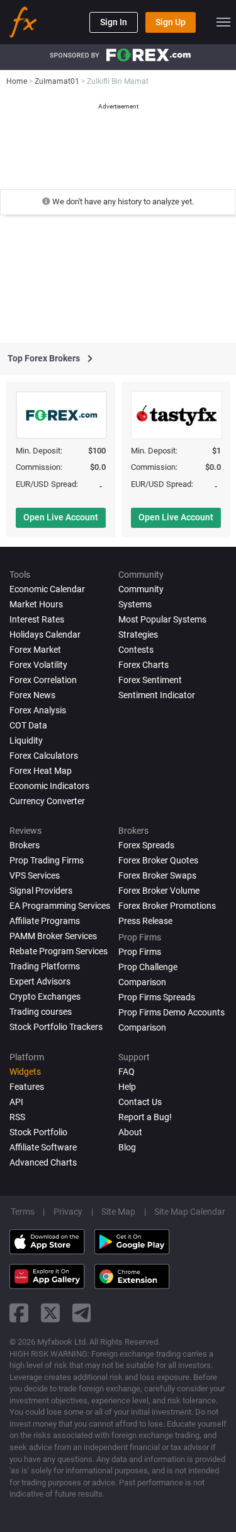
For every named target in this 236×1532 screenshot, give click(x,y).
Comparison (142, 1027)
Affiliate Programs (44, 921)
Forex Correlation (43, 680)
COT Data (28, 725)
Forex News (32, 695)
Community (141, 589)
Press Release (145, 921)
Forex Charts (143, 665)
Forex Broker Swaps (157, 875)
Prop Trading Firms (46, 860)
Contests (136, 650)
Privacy (67, 1212)
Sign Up (170, 22)
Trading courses (40, 1012)
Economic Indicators (49, 786)
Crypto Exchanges (45, 996)
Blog (127, 1147)
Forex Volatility (38, 665)
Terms (23, 1212)
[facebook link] (18, 1313)
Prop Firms (139, 952)
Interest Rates (36, 619)
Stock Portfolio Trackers (56, 1027)
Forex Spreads (146, 845)
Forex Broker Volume (158, 891)
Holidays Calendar (45, 634)
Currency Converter (47, 801)
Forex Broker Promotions (167, 906)
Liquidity (26, 740)
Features (26, 1087)
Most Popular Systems (162, 619)
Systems (135, 604)
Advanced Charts (43, 1162)
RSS (17, 1117)
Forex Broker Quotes (158, 860)
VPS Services (34, 875)
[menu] (223, 22)
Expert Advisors (39, 981)
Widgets (25, 1072)
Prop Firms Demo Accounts (171, 1012)
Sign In (113, 22)
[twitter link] (50, 1313)
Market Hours (36, 604)
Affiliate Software (43, 1147)
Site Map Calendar (189, 1212)
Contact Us (140, 1102)
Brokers (24, 845)
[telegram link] (81, 1313)
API (16, 1102)
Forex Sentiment (150, 680)
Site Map (118, 1212)
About (130, 1132)
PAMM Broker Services (53, 936)
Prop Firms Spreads (156, 997)
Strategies (138, 634)
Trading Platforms (44, 966)
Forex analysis (37, 710)
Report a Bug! (145, 1117)
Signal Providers (40, 891)
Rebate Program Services (58, 951)
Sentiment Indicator (156, 695)
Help (127, 1087)
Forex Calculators (43, 756)
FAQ (126, 1072)
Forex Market (35, 650)
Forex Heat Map (40, 771)
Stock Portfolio (38, 1132)
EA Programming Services (59, 906)
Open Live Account (60, 517)
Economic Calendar (47, 589)
